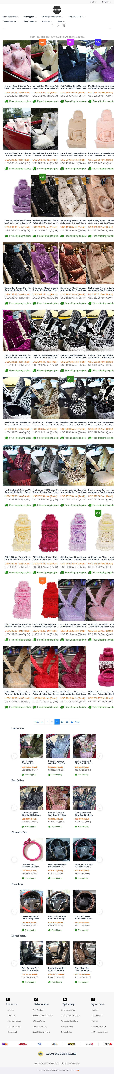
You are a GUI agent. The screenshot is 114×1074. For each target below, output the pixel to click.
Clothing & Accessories (51, 17)
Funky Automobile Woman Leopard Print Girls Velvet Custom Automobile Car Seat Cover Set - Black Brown (57, 969)
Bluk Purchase (38, 1010)
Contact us (12, 1016)
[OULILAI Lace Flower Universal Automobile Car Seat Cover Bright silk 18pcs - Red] (51, 620)
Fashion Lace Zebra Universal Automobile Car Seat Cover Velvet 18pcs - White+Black (21, 423)
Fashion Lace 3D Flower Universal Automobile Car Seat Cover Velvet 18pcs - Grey (49, 491)
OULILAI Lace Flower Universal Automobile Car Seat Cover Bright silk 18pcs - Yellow (23, 558)
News (60, 22)
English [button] (105, 2)
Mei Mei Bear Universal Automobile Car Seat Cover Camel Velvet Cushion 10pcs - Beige (51, 87)
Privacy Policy (66, 1032)
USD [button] (92, 2)
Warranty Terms (39, 1021)
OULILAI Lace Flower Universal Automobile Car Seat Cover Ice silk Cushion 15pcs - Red (49, 693)
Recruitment (12, 1032)
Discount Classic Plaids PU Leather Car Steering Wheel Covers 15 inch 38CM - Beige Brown (84, 917)
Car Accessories (9, 17)
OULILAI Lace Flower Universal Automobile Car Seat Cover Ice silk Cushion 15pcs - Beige (21, 693)
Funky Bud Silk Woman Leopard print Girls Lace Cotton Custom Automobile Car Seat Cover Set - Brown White (84, 969)
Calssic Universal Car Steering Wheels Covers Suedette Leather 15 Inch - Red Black (31, 917)
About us (11, 1010)
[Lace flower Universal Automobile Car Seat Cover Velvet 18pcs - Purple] (23, 216)
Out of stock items (39, 1026)
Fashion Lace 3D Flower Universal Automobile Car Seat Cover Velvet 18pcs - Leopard (76, 491)
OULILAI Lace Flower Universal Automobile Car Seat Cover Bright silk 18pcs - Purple (78, 558)
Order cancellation (68, 1010)
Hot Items (46, 22)
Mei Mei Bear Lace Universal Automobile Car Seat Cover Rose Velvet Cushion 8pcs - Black (79, 87)
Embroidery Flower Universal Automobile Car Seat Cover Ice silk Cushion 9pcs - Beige (76, 222)
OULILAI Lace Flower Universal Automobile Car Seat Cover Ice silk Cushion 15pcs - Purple (76, 625)
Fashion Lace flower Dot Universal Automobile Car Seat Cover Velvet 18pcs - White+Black (76, 356)
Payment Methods (14, 1021)
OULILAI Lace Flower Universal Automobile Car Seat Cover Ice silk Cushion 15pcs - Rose (76, 693)
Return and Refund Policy (43, 1016)
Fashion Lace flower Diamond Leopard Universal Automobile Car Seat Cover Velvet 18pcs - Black (78, 423)
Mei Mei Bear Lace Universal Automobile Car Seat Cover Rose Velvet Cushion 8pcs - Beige (51, 154)
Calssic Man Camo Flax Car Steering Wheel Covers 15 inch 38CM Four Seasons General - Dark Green (57, 917)
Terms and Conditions (69, 1021)
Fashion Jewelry (9, 22)
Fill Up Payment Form (100, 1032)
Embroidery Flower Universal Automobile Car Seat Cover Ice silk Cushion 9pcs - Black (49, 222)
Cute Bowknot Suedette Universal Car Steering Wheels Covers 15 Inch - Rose (31, 865)
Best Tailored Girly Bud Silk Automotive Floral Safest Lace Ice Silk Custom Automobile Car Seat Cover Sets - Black (31, 969)
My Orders (95, 1010)
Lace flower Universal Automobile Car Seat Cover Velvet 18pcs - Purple (22, 222)
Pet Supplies (29, 17)
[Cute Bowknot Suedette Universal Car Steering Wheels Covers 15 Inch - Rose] (31, 861)
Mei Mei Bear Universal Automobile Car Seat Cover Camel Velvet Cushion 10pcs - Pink (23, 87)
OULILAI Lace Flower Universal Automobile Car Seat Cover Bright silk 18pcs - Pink (23, 625)
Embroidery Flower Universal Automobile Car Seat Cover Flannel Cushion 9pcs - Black (21, 289)
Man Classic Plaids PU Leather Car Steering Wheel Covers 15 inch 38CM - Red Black (84, 865)
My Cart (94, 1021)
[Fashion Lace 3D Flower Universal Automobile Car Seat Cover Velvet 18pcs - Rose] (23, 485)
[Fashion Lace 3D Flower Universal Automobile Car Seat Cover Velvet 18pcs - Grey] (51, 485)
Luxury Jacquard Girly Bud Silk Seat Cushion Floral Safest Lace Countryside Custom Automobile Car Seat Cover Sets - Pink (84, 762)
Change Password (99, 1026)
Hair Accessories (76, 17)
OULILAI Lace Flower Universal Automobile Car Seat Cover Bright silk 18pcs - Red (51, 625)
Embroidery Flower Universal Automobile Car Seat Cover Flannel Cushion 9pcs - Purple (49, 289)
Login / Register (98, 1016)
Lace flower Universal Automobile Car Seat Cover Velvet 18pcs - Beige (78, 154)
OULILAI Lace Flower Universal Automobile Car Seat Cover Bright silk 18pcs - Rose (51, 558)
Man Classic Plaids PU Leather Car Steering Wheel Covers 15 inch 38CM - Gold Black (57, 865)
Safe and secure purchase (71, 1016)
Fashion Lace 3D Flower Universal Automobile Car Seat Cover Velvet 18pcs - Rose (21, 491)
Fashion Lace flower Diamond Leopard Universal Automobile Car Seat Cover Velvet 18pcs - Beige (51, 423)
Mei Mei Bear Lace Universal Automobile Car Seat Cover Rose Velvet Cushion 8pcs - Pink (23, 154)
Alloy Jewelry (29, 22)
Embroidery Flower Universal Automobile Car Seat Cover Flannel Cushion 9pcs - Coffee (77, 289)
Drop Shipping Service (41, 1032)
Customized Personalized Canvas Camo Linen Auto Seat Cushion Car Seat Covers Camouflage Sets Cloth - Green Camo (31, 762)
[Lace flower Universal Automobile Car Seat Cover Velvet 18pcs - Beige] (79, 149)
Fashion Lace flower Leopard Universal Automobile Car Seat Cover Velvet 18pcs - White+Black (51, 356)
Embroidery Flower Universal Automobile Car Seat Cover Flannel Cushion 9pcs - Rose (21, 356)
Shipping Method (14, 1026)
